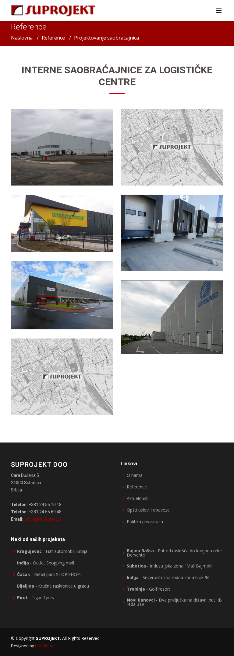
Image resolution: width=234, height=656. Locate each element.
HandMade (45, 645)
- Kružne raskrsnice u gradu (53, 586)
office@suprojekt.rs (43, 519)
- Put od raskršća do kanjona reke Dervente (174, 553)
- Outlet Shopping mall (45, 563)
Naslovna (22, 37)
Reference (53, 37)
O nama (135, 475)
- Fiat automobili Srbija (52, 551)
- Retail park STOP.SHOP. (49, 574)
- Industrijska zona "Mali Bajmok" (170, 566)
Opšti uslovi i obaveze (148, 510)
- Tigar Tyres (35, 597)
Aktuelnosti (138, 498)
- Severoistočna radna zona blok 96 (168, 577)
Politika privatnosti (145, 521)
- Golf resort (148, 589)
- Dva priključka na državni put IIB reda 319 (174, 602)
